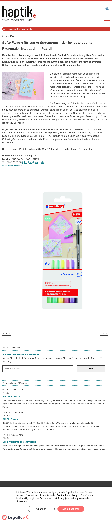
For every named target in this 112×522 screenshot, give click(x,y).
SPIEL (10, 419)
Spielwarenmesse (19, 441)
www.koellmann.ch (12, 165)
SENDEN (91, 369)
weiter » (104, 333)
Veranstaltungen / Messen (14, 383)
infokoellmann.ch (33, 162)
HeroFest (11, 396)
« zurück (6, 333)
